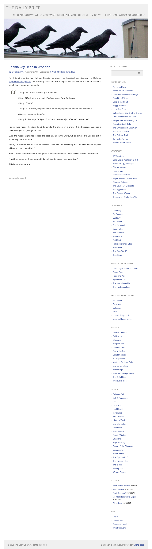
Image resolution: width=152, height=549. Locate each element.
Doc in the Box (119, 351)
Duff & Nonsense (120, 398)
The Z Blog (117, 465)
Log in (115, 517)
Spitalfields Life (119, 280)
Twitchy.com (118, 468)
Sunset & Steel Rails (122, 124)
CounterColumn (119, 347)
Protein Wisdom (119, 435)
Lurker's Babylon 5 (121, 315)
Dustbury (117, 218)
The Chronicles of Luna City (125, 128)
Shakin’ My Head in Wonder (29, 67)
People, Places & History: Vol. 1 (127, 120)
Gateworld (117, 308)
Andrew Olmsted (120, 332)
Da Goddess (118, 214)
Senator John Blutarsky (123, 446)
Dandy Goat (118, 272)
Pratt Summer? (119, 493)
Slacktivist (117, 247)
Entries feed (118, 520)
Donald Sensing (119, 355)
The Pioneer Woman (121, 193)
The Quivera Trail (120, 135)
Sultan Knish (118, 454)
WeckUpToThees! (120, 381)
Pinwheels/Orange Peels (123, 373)
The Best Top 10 (120, 251)
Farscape (117, 304)
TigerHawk (117, 255)
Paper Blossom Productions (125, 178)
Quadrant (117, 439)
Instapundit (117, 413)
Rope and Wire (119, 276)
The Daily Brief (23, 8)
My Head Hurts (63, 72)
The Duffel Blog (119, 377)
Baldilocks (117, 336)
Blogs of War (118, 344)
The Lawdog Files (120, 461)
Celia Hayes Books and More (125, 268)
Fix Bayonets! (119, 358)
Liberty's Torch (119, 420)
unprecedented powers (20, 81)
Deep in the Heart (120, 102)
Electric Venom (119, 167)
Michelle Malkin (119, 424)
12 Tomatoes (118, 156)
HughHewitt (118, 409)
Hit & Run (117, 405)
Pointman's (117, 236)
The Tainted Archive (121, 287)
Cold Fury (117, 210)
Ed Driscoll (117, 221)
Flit (114, 402)
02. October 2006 (16, 72)
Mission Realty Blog (121, 175)
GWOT (53, 72)
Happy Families (119, 105)
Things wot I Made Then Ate (125, 197)
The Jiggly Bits (119, 189)
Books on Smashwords (123, 91)
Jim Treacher (118, 416)
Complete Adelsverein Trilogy (125, 94)
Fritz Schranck (119, 225)
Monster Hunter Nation (122, 319)
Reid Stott (117, 240)
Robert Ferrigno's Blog (122, 244)
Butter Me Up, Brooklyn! (123, 163)
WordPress (139, 545)
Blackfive (117, 340)
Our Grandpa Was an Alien (124, 117)
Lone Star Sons (119, 109)
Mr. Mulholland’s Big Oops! (124, 497)
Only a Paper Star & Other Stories (127, 113)
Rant (73, 72)
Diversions (117, 503)
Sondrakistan (118, 450)
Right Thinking (119, 442)
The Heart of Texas (121, 131)
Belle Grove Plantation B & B (125, 160)
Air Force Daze (119, 87)
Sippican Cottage (120, 182)
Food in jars (118, 171)
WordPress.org (119, 528)
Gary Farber (118, 229)
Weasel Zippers (119, 472)
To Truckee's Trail (120, 139)
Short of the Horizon (121, 486)
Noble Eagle (118, 370)
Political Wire (118, 431)
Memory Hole (118, 489)
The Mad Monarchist (121, 283)
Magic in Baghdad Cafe (123, 362)
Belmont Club (118, 394)
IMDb (115, 312)
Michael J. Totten (120, 366)
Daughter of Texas (121, 98)
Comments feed (119, 524)
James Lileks (118, 233)
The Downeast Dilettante (123, 186)
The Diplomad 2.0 (120, 457)
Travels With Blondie (122, 143)
